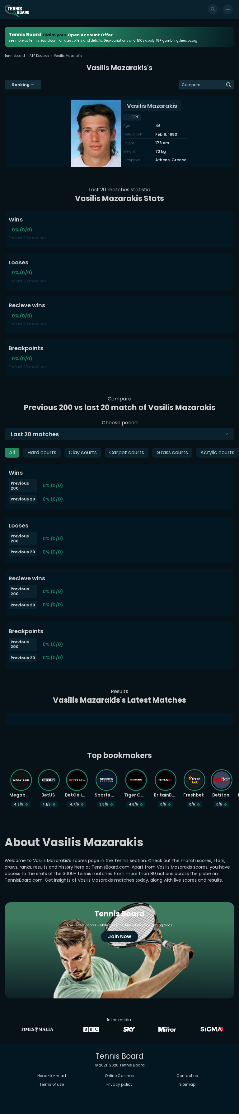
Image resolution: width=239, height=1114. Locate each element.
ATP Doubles (39, 55)
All (12, 452)
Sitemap (187, 1084)
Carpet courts (126, 452)
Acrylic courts (217, 452)
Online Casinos (119, 1075)
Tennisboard (15, 55)
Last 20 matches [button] (35, 434)
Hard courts (41, 452)
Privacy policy (119, 1084)
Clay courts (83, 452)
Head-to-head (51, 1075)
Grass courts (172, 452)
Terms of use (52, 1084)
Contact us (187, 1075)
